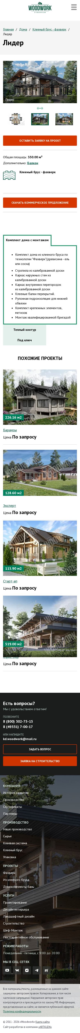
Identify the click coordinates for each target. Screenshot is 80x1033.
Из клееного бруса (16, 880)
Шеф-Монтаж (13, 930)
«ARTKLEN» (45, 1027)
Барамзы (10, 430)
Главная (8, 29)
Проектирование (15, 902)
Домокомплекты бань (18, 887)
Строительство (13, 923)
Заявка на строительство (40, 761)
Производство (13, 800)
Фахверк (9, 873)
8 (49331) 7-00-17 (18, 726)
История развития (16, 793)
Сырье (7, 836)
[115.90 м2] (40, 548)
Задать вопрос (40, 749)
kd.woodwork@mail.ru (20, 739)
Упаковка (9, 857)
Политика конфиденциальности (22, 1011)
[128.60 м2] (40, 472)
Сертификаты (12, 807)
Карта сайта (42, 1022)
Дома (23, 29)
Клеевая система (15, 843)
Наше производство (17, 829)
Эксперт (9, 505)
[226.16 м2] (40, 397)
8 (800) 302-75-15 (18, 721)
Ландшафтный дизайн (18, 916)
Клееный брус (13, 850)
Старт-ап (10, 581)
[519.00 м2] (40, 626)
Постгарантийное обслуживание (26, 937)
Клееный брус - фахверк (49, 29)
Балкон (32, 163)
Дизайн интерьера (16, 909)
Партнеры (10, 813)
